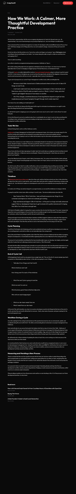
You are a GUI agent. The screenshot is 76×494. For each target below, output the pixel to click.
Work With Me (46, 3)
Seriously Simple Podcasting (42, 72)
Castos (16, 72)
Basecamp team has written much (19, 179)
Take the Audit (68, 3)
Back (9, 13)
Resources (56, 3)
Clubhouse (10, 132)
